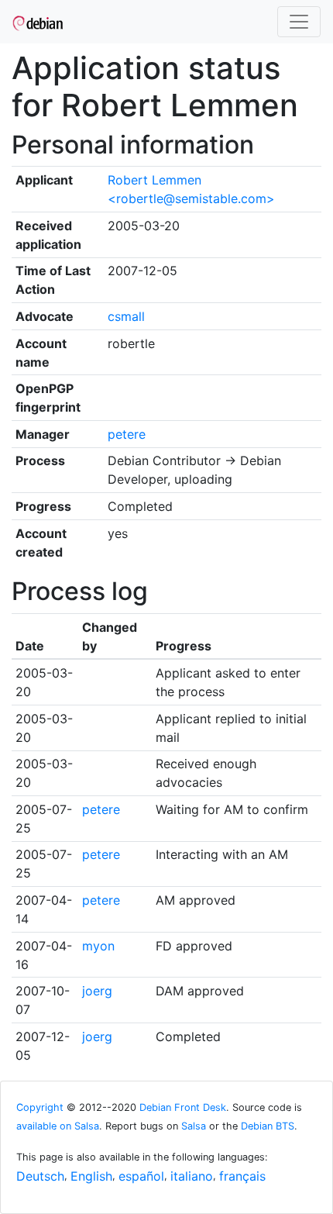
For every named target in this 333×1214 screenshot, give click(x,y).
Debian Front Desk (182, 1107)
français (242, 1176)
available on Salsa (57, 1126)
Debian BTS (267, 1126)
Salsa (193, 1126)
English (91, 1176)
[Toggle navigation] (299, 21)
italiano (191, 1176)
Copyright (40, 1107)
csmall (126, 316)
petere (127, 434)
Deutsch (40, 1176)
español (141, 1176)
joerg (97, 990)
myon (98, 946)
